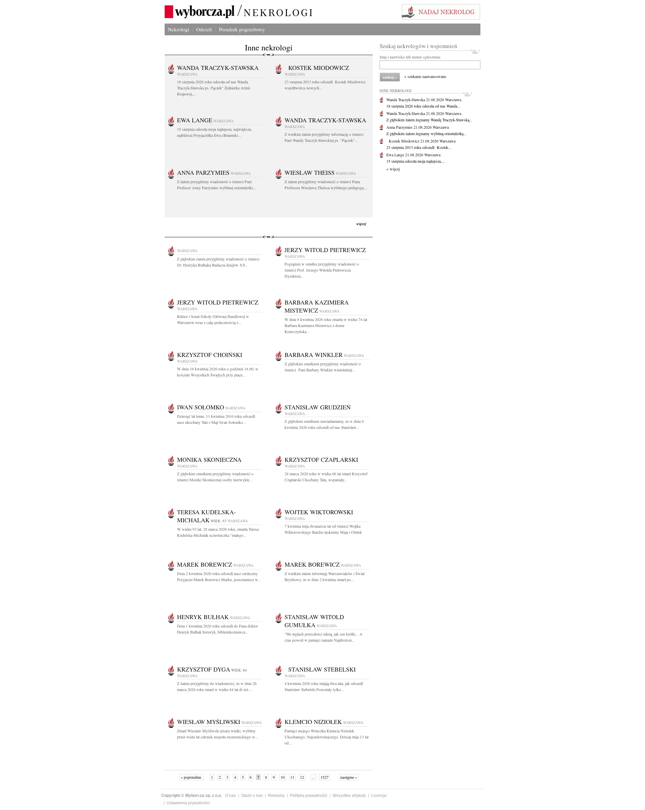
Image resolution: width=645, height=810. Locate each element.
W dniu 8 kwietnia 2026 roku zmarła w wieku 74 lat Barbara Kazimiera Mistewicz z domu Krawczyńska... (326, 325)
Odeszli (204, 29)
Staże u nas (252, 795)
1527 (324, 777)
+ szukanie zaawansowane (425, 76)
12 (302, 777)
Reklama (276, 795)
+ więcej (393, 168)
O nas (230, 795)
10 (283, 777)
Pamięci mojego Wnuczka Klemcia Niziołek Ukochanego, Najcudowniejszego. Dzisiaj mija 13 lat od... (327, 736)
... (313, 777)
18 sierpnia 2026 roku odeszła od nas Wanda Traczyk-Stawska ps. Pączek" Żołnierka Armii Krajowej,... (213, 87)
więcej (361, 224)
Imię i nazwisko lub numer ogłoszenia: (410, 56)
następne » (348, 777)
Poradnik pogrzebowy (242, 29)
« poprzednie (191, 777)
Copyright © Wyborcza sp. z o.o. (191, 795)
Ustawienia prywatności (188, 803)
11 (292, 777)
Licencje (379, 795)
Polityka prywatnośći (308, 795)
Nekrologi (178, 29)
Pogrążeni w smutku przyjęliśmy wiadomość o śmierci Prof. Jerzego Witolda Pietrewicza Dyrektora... (322, 270)
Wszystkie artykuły (349, 795)
